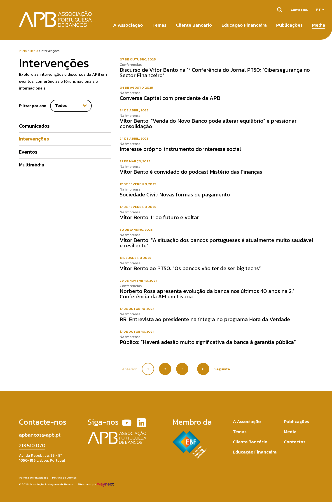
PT (318, 9)
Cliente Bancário (194, 24)
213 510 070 (32, 445)
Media (318, 24)
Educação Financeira (244, 24)
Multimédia (31, 164)
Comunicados (34, 126)
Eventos (28, 152)
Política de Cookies (64, 478)
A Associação (128, 24)
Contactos (299, 9)
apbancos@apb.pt (40, 435)
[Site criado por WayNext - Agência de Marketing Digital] (105, 484)
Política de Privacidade (33, 478)
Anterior (129, 369)
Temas (159, 24)
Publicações (289, 24)
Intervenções (34, 139)
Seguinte (222, 369)
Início (23, 50)
